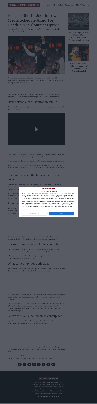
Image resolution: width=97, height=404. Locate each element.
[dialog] (48, 202)
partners (30, 193)
